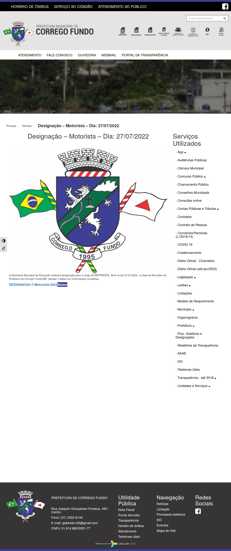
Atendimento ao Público (122, 6)
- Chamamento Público (192, 184)
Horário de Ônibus (30, 6)
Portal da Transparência (145, 55)
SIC (159, 519)
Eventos (162, 525)
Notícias (162, 503)
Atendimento (29, 55)
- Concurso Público (190, 176)
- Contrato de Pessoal (191, 224)
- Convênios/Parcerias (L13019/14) (191, 234)
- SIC (179, 361)
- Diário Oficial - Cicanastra (195, 260)
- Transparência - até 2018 (195, 377)
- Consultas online (189, 200)
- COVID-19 (184, 244)
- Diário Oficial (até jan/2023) (196, 268)
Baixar (62, 284)
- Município (184, 309)
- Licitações (184, 293)
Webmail (108, 55)
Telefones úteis (129, 536)
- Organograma (187, 317)
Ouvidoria (87, 55)
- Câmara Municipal (190, 168)
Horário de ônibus (131, 525)
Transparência (128, 520)
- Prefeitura (184, 325)
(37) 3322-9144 (71, 517)
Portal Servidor (129, 515)
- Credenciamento (188, 252)
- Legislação (185, 276)
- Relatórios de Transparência (197, 345)
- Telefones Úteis (188, 369)
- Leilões (182, 285)
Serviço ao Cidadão (73, 6)
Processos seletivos (171, 514)
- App (180, 151)
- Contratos (184, 216)
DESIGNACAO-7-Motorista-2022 (33, 284)
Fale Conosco (59, 55)
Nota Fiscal (126, 509)
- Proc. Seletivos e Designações (189, 335)
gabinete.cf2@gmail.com (80, 522)
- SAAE (181, 353)
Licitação (163, 509)
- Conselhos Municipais (192, 192)
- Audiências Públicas (191, 160)
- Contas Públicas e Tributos (196, 208)
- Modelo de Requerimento (195, 301)
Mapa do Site (166, 530)
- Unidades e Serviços (192, 385)
